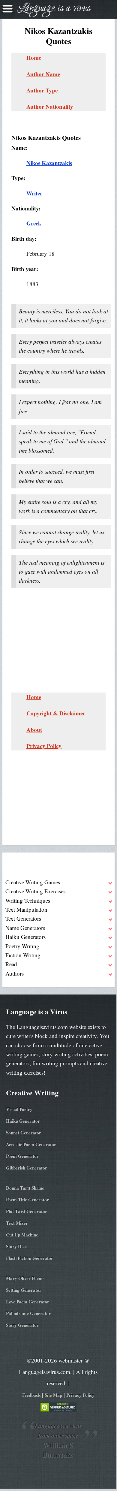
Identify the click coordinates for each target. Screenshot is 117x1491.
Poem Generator (22, 1156)
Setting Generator (23, 1290)
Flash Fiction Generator (29, 1258)
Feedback (31, 1395)
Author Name (43, 74)
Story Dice (16, 1246)
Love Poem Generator (27, 1301)
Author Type (42, 90)
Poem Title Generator (27, 1199)
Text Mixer (17, 1223)
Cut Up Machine (22, 1234)
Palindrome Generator (28, 1313)
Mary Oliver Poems (25, 1278)
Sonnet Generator (23, 1132)
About (34, 730)
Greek (33, 223)
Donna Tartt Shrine (25, 1188)
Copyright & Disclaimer (55, 713)
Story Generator (22, 1325)
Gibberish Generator (26, 1167)
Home (33, 57)
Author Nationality (49, 106)
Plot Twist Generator (26, 1211)
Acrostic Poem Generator (31, 1144)
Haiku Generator (23, 1121)
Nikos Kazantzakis (49, 163)
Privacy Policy (44, 746)
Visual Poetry (19, 1109)
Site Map (53, 1395)
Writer (34, 193)
